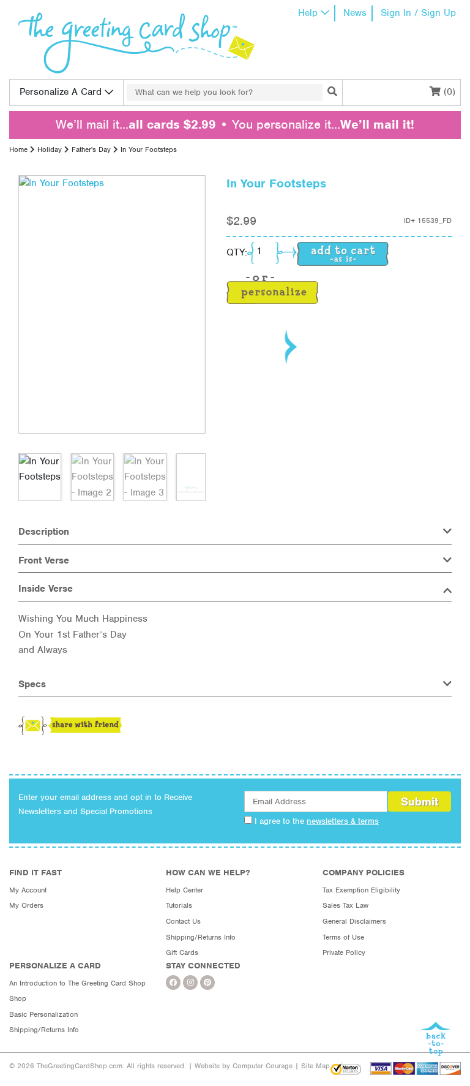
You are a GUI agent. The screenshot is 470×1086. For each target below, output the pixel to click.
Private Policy (344, 952)
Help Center (184, 890)
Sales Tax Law (345, 905)
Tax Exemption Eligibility (361, 890)
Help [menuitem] (308, 13)
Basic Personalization (43, 1014)
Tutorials (179, 905)
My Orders (26, 905)
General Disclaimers (354, 921)
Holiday (49, 149)
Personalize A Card (61, 92)
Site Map (315, 1066)
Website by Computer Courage (244, 1066)
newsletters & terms (343, 821)
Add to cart (343, 254)
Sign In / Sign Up (418, 13)
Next (290, 346)
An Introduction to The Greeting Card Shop (77, 983)
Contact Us (183, 921)
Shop (17, 998)
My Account (28, 890)
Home (18, 149)
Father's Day (91, 149)
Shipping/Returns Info (201, 937)
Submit (419, 801)
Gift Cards (182, 952)
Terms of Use (343, 937)
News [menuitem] (355, 13)
